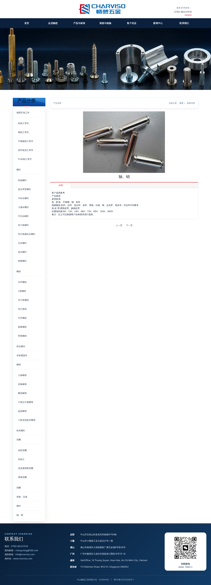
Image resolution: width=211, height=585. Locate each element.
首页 (181, 103)
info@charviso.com (25, 554)
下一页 (129, 225)
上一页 (119, 225)
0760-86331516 (19, 546)
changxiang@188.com (26, 550)
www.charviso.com (22, 558)
